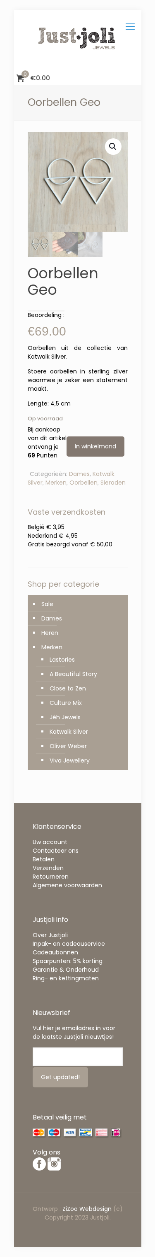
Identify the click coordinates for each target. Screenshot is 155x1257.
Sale (47, 604)
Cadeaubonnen (55, 952)
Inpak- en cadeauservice (69, 944)
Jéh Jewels (65, 717)
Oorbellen (83, 482)
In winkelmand (95, 446)
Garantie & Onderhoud (66, 969)
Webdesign (95, 1209)
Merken (56, 482)
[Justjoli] (78, 41)
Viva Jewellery (70, 760)
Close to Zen (68, 688)
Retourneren (51, 876)
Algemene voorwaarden (67, 885)
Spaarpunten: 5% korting (68, 961)
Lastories (62, 659)
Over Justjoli (50, 935)
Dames (79, 474)
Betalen (44, 859)
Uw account (50, 842)
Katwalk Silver (69, 732)
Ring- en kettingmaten (66, 978)
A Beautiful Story (73, 674)
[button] (113, 146)
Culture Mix (66, 703)
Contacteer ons (56, 851)
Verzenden (48, 868)
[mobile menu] (130, 27)
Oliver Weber (68, 746)
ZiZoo (70, 1209)
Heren (49, 633)
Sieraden (113, 482)
